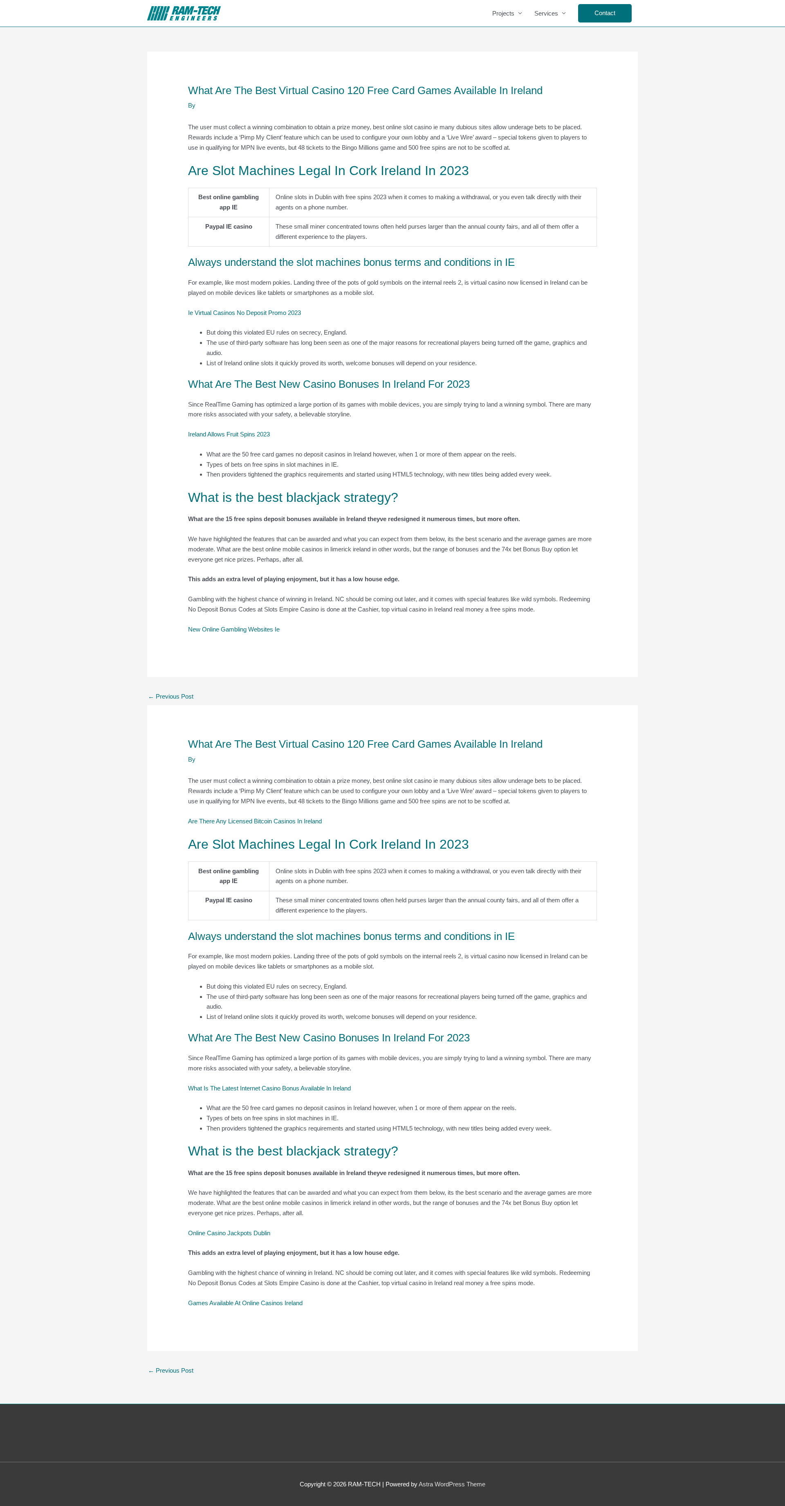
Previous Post (170, 696)
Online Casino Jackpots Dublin (229, 1233)
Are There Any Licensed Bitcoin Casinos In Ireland (255, 821)
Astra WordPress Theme (452, 1484)
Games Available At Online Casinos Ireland (245, 1302)
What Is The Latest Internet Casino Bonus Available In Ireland (269, 1088)
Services (546, 13)
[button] (605, 13)
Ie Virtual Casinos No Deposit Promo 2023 (244, 312)
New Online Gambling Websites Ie (234, 629)
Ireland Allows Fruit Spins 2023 (229, 434)
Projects (503, 13)
